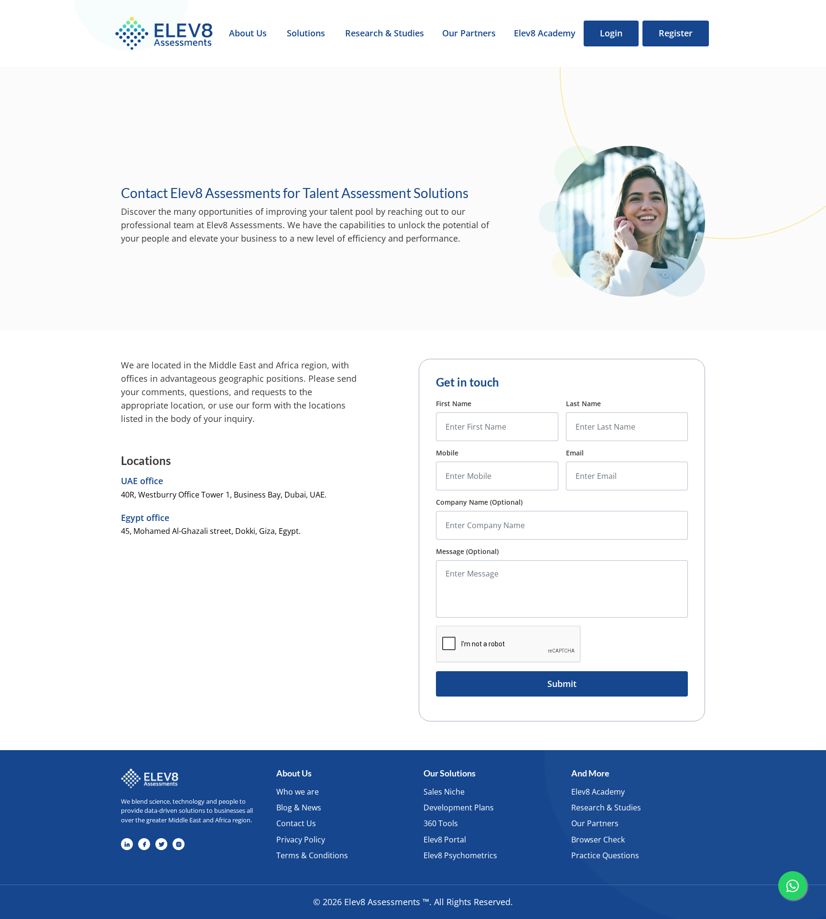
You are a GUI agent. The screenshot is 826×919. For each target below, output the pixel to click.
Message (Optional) (467, 552)
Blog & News (298, 807)
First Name (453, 404)
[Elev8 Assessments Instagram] (179, 844)
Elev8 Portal (445, 839)
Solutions (306, 33)
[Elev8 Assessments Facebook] (144, 844)
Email (575, 453)
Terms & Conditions (312, 855)
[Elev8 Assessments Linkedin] (127, 844)
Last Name (583, 404)
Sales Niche (444, 791)
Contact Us (296, 823)
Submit (561, 683)
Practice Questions (605, 855)
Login (611, 33)
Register (676, 33)
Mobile (447, 453)
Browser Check (598, 839)
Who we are (297, 791)
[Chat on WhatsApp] (792, 885)
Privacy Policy (300, 839)
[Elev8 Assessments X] (161, 844)
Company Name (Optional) (479, 502)
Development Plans (459, 807)
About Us (248, 33)
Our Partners (469, 33)
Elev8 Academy (545, 33)
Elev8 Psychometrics (460, 855)
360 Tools (441, 823)
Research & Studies (384, 33)
